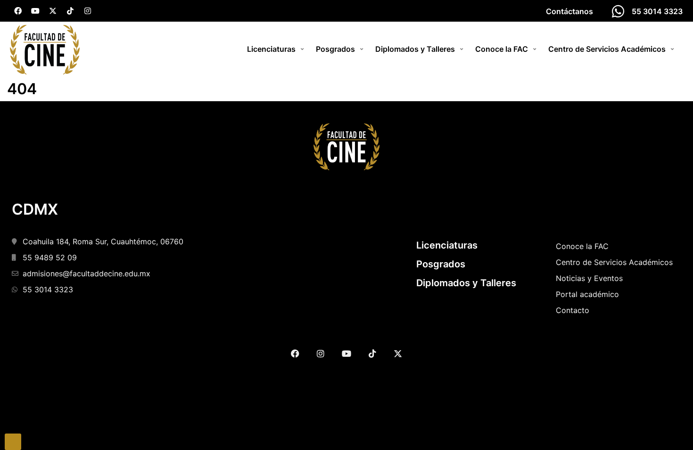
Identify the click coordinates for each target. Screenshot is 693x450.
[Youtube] (35, 10)
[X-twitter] (52, 10)
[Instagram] (87, 10)
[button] (276, 49)
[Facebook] (17, 10)
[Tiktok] (70, 10)
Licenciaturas (447, 245)
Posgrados (440, 264)
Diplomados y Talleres (466, 283)
